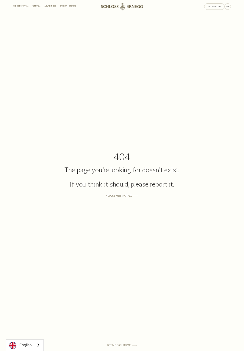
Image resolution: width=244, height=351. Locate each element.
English (25, 345)
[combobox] (25, 345)
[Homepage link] (122, 6)
